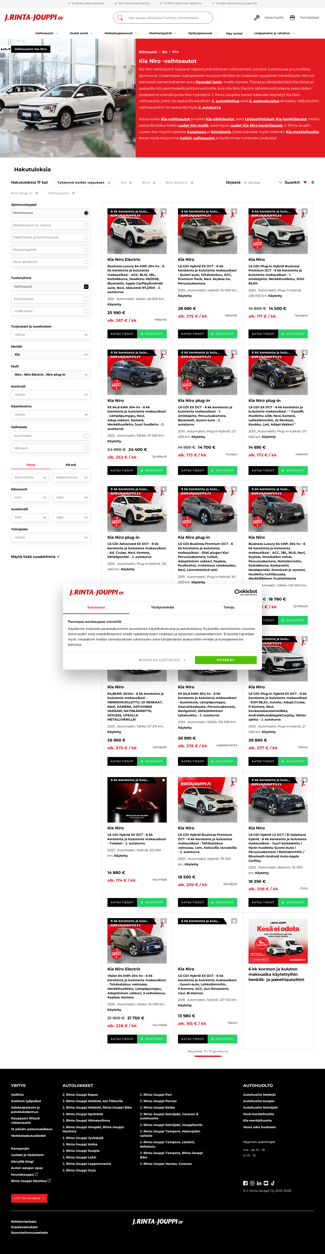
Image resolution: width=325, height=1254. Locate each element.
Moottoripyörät (25, 250)
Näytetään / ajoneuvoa (208, 1051)
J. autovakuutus (264, 101)
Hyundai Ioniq (209, 82)
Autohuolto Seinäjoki (260, 1107)
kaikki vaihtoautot (197, 138)
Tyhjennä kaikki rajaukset (87, 183)
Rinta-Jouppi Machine (29, 1181)
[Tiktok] (273, 1182)
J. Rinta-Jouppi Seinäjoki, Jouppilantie (171, 1125)
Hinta (31, 465)
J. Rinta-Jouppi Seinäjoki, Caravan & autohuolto (169, 1116)
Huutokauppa (23, 1175)
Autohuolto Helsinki (259, 1095)
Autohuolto (258, 1085)
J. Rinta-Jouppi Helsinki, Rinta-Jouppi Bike (97, 1107)
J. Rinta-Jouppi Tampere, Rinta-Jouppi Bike (171, 1155)
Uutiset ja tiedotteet (27, 1155)
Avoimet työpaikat (26, 1101)
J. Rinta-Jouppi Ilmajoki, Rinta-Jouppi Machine (93, 1129)
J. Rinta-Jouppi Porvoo (158, 1101)
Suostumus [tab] (96, 607)
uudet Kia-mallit (193, 125)
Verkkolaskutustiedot (28, 1136)
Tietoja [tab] (229, 607)
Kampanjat (20, 1148)
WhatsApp (154, 333)
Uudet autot (23, 311)
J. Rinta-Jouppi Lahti (79, 1157)
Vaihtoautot (148, 51)
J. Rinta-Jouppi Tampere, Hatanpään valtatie (170, 1133)
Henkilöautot (23, 213)
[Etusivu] (33, 17)
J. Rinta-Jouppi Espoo (80, 1095)
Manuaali (21, 448)
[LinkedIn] (259, 1182)
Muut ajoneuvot (25, 262)
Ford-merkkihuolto (258, 1114)
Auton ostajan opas (27, 1168)
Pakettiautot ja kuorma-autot (36, 237)
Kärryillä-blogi (22, 1162)
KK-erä (71, 465)
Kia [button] (129, 183)
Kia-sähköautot (220, 119)
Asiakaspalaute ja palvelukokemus (25, 1109)
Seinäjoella (221, 132)
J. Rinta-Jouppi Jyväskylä (83, 1138)
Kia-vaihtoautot (175, 119)
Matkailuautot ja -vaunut (32, 225)
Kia (164, 51)
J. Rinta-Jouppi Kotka (80, 1144)
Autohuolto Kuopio (258, 1101)
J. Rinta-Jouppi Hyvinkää (83, 1114)
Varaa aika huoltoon (259, 1127)
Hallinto (17, 1095)
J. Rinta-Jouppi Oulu (79, 1170)
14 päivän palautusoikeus (31, 1129)
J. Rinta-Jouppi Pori (156, 1095)
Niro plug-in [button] (27, 193)
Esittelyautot (24, 299)
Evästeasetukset (24, 1227)
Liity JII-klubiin (27, 1198)
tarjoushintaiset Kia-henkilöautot (276, 119)
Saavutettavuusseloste (29, 1233)
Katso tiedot (122, 333)
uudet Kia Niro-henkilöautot (257, 125)
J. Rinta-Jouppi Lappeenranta (87, 1164)
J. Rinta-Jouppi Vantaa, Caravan (166, 1164)
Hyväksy (226, 660)
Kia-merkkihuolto (302, 132)
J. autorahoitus (225, 101)
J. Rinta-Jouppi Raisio (157, 1107)
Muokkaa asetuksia (159, 660)
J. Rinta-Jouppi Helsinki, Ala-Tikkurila (93, 1101)
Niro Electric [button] (183, 183)
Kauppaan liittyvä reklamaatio (25, 1120)
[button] (35, 557)
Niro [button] (152, 183)
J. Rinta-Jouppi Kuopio (81, 1151)
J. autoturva (210, 107)
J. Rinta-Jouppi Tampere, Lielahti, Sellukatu (167, 1144)
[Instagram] (252, 1182)
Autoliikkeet (78, 1085)
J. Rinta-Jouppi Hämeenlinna (86, 1120)
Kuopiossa (196, 132)
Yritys (18, 1085)
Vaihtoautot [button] (64, 193)
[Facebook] (245, 1182)
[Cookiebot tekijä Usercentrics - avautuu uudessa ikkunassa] (237, 592)
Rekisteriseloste (23, 1222)
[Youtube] (266, 1182)
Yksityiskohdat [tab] (162, 607)
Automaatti (23, 436)
